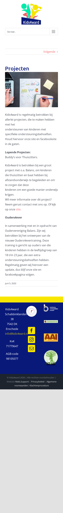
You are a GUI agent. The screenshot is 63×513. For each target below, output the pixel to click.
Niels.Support (22, 381)
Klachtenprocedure (39, 385)
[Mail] (31, 348)
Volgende (49, 52)
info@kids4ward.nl (16, 334)
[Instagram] (31, 339)
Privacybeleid (37, 381)
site (18, 209)
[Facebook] (31, 330)
